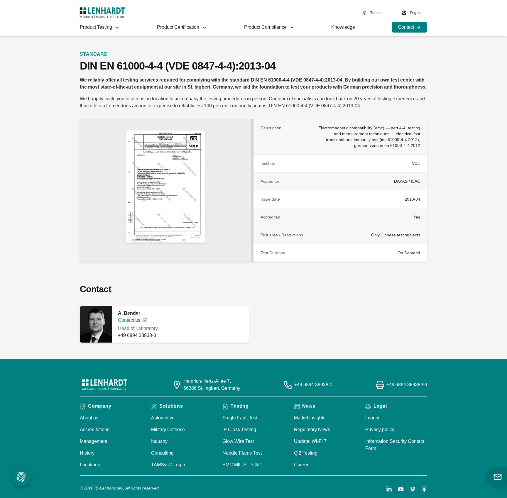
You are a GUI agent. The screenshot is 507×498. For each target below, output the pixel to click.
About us (89, 417)
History (87, 452)
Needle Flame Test (242, 452)
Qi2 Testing (305, 452)
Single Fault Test (239, 417)
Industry (159, 441)
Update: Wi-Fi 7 (310, 441)
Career (301, 464)
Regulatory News (312, 429)
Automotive (163, 417)
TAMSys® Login (168, 464)
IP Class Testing (239, 429)
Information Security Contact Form (394, 445)
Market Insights (309, 417)
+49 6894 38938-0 (137, 335)
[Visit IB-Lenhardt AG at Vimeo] (412, 489)
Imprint (372, 417)
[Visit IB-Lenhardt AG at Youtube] (401, 489)
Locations (90, 464)
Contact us (129, 320)
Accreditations (94, 429)
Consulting (162, 452)
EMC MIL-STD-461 (242, 464)
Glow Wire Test (238, 441)
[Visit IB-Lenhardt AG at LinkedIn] (389, 489)
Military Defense (168, 429)
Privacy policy (379, 429)
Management (93, 441)
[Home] (102, 12)
